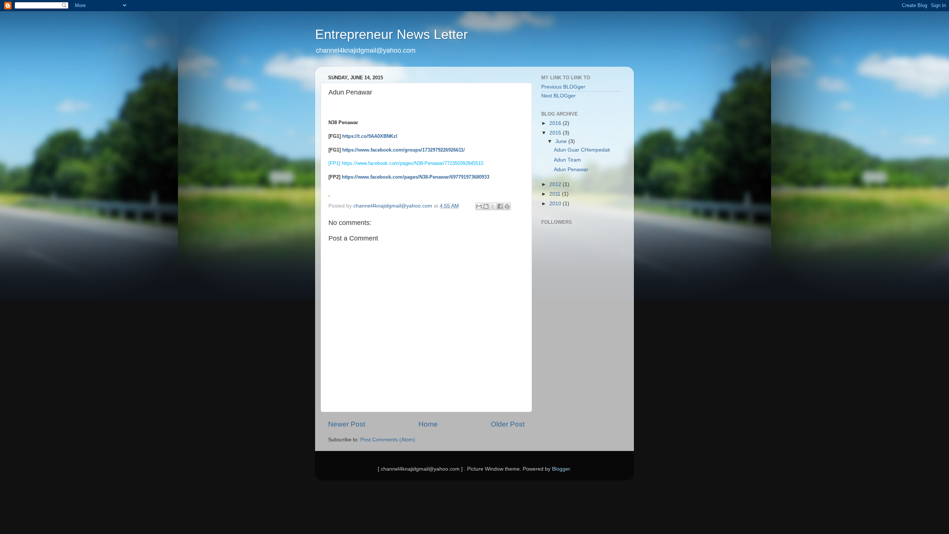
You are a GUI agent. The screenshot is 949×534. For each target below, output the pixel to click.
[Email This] (479, 206)
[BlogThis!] (486, 206)
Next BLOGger (558, 96)
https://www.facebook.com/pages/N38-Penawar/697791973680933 (415, 177)
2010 (556, 203)
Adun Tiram (567, 160)
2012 (556, 184)
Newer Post (346, 424)
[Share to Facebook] (500, 206)
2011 (555, 194)
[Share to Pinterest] (507, 206)
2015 (556, 133)
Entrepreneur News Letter (391, 34)
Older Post (508, 424)
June (561, 141)
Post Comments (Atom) (387, 439)
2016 (556, 123)
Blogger (561, 469)
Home (428, 424)
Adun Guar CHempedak (582, 150)
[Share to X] (493, 206)
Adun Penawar (571, 169)
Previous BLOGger (563, 87)
